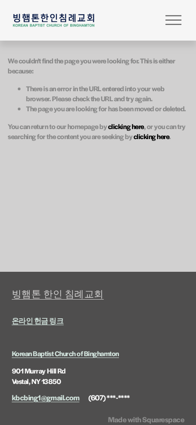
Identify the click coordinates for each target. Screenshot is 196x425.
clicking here (126, 126)
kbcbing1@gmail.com (45, 397)
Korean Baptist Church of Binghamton (65, 353)
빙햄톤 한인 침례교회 (58, 294)
